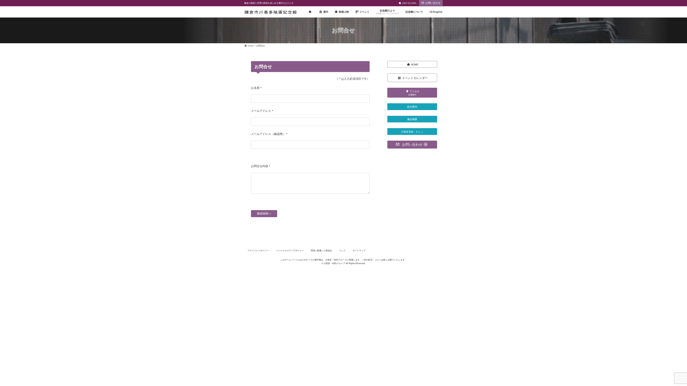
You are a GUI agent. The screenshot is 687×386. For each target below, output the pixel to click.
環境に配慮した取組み (321, 250)
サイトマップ (359, 250)
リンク (342, 250)
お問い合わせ (432, 2)
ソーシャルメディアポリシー (290, 250)
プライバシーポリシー (258, 250)
